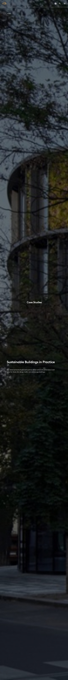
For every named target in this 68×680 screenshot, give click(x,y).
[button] (64, 3)
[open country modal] (56, 3)
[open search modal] (60, 3)
